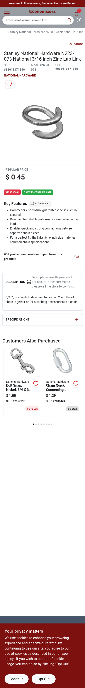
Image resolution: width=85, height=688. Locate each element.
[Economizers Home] (42, 11)
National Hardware (20, 75)
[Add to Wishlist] (9, 84)
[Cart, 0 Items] (76, 14)
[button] (43, 282)
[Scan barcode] (79, 20)
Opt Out (43, 679)
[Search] (69, 19)
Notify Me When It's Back (37, 192)
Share (78, 44)
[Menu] (7, 13)
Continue (16, 679)
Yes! (76, 256)
